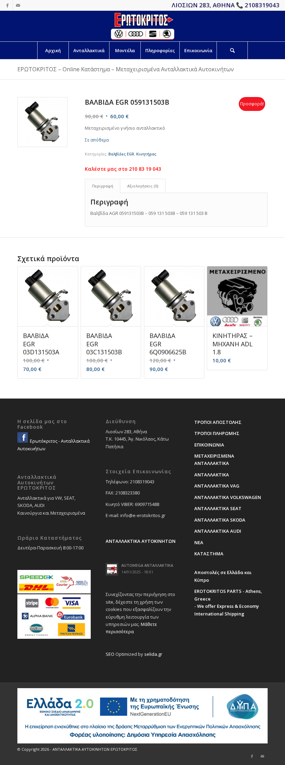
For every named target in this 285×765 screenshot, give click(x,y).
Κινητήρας (146, 153)
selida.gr (153, 654)
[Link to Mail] (18, 5)
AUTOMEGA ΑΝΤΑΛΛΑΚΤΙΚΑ (147, 565)
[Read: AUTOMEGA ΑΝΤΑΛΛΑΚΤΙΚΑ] (112, 569)
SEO (110, 654)
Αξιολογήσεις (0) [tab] (142, 185)
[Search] (232, 50)
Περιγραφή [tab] (102, 185)
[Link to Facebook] (7, 5)
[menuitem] (52, 50)
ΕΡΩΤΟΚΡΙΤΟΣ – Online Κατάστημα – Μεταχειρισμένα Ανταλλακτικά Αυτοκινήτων (125, 69)
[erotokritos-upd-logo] (142, 26)
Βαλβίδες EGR (121, 153)
